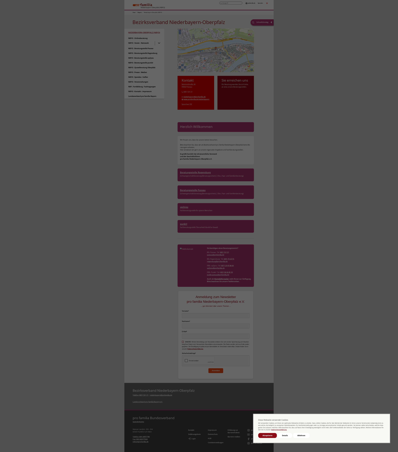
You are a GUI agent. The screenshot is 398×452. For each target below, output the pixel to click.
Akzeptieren (267, 435)
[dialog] (321, 428)
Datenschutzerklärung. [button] (279, 430)
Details (285, 435)
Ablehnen (301, 435)
